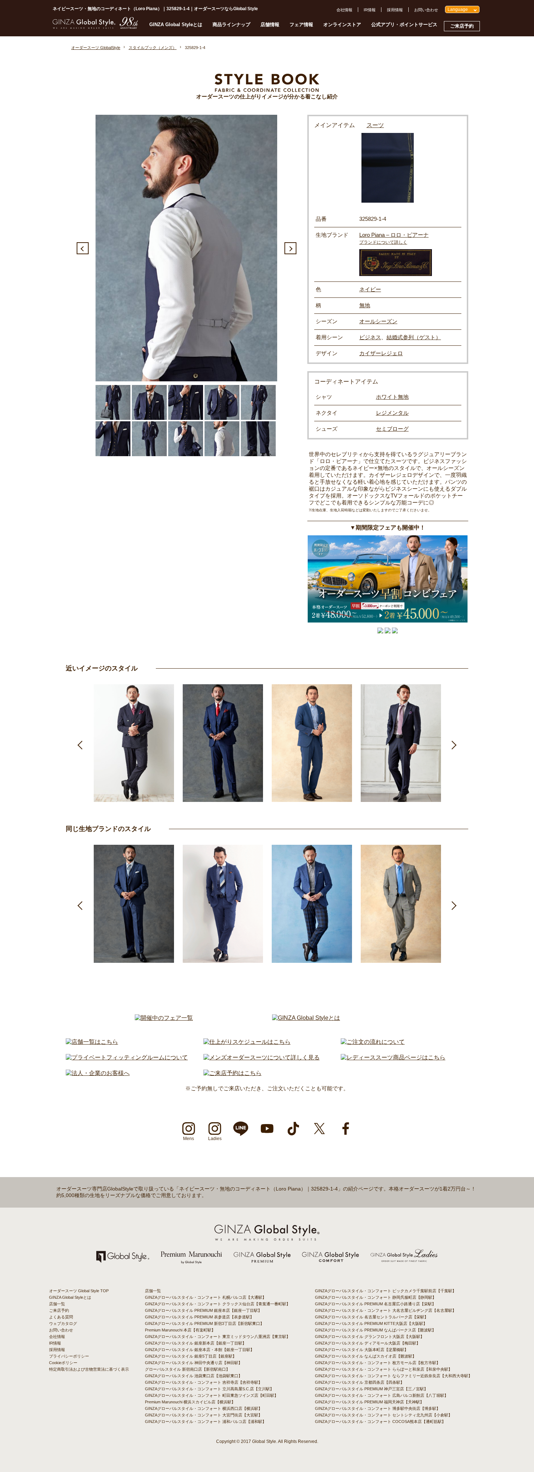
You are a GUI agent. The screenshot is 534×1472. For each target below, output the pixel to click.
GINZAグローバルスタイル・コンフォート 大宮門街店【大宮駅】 (203, 1415)
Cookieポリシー (63, 1363)
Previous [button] (83, 248)
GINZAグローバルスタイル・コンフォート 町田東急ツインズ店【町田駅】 (211, 1395)
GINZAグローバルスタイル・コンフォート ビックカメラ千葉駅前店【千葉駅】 (385, 1291)
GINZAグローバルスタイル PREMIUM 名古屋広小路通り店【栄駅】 (375, 1304)
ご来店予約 (462, 26)
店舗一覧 (57, 1304)
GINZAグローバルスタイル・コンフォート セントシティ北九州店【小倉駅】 (383, 1415)
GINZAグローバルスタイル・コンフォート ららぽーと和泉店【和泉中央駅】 (383, 1369)
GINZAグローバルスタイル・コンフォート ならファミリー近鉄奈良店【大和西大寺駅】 (393, 1376)
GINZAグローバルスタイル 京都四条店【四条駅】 (359, 1382)
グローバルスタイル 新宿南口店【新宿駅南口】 (187, 1369)
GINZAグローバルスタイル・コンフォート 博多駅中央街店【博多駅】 (377, 1408)
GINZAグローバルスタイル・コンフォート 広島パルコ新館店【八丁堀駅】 (381, 1395)
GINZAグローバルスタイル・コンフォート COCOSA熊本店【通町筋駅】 (380, 1421)
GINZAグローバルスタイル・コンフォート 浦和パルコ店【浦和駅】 (205, 1421)
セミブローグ (392, 429)
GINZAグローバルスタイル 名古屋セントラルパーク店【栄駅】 (371, 1317)
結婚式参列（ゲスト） (414, 337)
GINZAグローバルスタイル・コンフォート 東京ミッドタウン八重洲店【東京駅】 (217, 1336)
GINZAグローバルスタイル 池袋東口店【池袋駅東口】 (193, 1376)
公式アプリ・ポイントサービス (404, 24)
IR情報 (370, 10)
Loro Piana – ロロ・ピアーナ (394, 235)
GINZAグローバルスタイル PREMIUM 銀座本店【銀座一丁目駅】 (203, 1310)
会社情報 (344, 10)
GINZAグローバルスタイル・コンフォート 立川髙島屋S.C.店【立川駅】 (209, 1389)
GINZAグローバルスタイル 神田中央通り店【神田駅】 (193, 1363)
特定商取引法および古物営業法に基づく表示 (89, 1369)
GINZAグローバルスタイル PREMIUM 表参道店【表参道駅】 (199, 1317)
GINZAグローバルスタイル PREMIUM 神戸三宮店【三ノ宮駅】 (371, 1389)
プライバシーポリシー (69, 1356)
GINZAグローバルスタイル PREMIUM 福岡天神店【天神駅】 (369, 1402)
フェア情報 (301, 24)
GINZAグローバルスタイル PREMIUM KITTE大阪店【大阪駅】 (371, 1323)
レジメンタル (392, 413)
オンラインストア (342, 24)
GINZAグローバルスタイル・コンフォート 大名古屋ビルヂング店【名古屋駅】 (385, 1310)
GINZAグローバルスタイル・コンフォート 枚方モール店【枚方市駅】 (377, 1363)
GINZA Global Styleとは (175, 24)
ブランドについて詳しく (383, 242)
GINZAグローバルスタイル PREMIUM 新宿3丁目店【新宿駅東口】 (204, 1323)
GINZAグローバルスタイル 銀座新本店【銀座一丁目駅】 (195, 1343)
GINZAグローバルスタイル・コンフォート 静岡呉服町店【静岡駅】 (375, 1297)
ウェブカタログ (63, 1323)
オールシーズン (378, 321)
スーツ (375, 125)
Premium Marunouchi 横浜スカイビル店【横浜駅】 (190, 1402)
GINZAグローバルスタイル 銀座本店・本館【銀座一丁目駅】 (199, 1349)
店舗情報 (269, 24)
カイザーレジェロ (381, 353)
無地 (364, 305)
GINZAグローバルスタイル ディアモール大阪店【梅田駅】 (367, 1343)
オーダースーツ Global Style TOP (79, 1291)
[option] (186, 248)
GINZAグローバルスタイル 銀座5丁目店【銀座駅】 (190, 1356)
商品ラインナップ (231, 24)
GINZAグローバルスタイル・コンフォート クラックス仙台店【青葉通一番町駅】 (217, 1304)
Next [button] (290, 248)
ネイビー (370, 289)
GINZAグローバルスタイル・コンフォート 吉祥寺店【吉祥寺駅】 (203, 1382)
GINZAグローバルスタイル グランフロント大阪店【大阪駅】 (369, 1336)
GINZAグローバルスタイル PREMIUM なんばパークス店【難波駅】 (375, 1330)
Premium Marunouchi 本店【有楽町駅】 (180, 1330)
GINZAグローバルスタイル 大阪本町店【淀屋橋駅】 (361, 1349)
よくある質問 (61, 1317)
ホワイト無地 (392, 397)
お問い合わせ (426, 10)
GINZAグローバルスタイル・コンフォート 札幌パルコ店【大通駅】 (205, 1297)
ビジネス (370, 337)
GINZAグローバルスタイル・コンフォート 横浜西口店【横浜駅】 (203, 1408)
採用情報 (395, 10)
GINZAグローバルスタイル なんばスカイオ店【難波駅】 (365, 1356)
